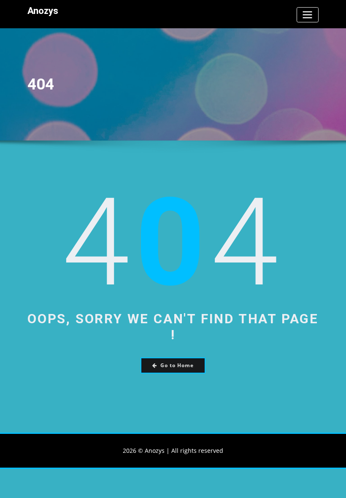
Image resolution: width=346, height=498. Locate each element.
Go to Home (177, 365)
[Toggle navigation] (308, 14)
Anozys (42, 10)
